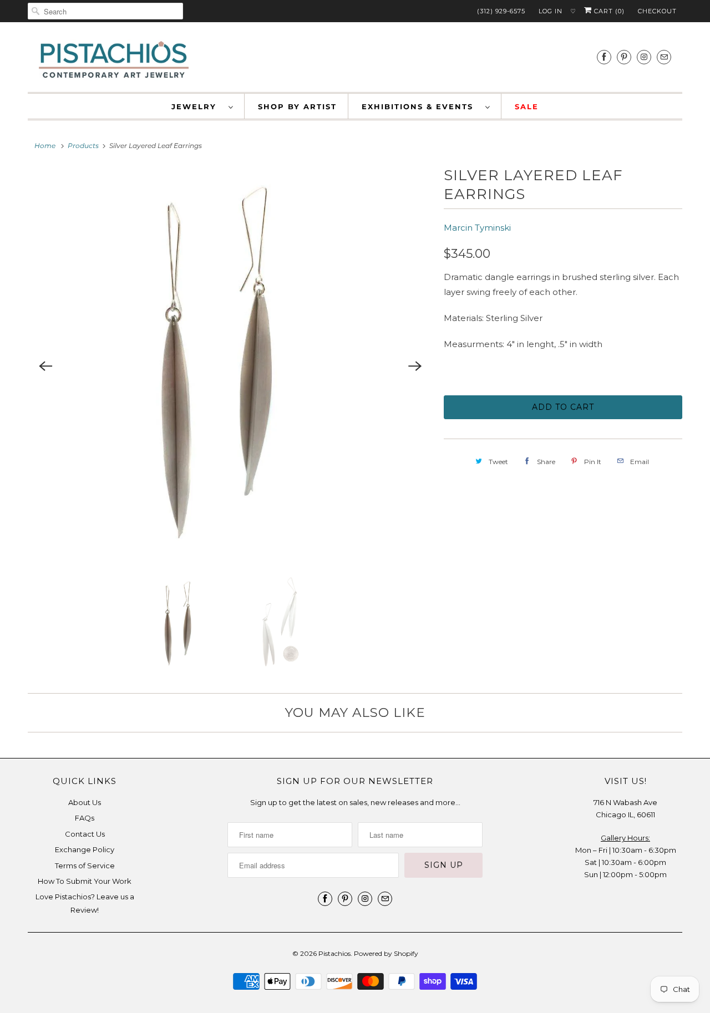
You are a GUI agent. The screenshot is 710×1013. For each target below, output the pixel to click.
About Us (84, 802)
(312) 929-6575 (501, 11)
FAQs (84, 817)
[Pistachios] (114, 60)
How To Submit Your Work (84, 881)
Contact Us (85, 833)
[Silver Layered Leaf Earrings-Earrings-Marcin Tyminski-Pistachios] (230, 366)
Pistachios (334, 953)
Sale (527, 106)
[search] (105, 11)
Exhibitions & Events (421, 106)
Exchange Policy (84, 849)
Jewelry (197, 106)
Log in (550, 11)
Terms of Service (85, 865)
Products (83, 145)
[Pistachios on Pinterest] (624, 56)
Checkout (657, 11)
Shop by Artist (297, 106)
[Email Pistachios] (664, 56)
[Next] (415, 366)
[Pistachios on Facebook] (604, 56)
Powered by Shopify (386, 953)
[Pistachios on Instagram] (644, 56)
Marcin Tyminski (477, 227)
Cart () (608, 11)
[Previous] (45, 366)
